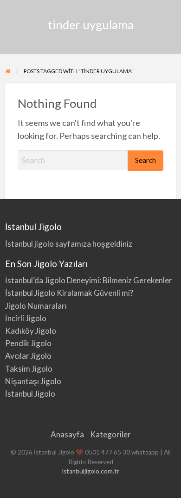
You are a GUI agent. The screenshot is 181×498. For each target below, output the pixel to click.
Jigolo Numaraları (36, 306)
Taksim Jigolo (28, 369)
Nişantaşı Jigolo (33, 381)
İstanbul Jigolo (30, 393)
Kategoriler (110, 434)
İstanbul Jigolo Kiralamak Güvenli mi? (69, 293)
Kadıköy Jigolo (30, 331)
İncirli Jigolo (25, 318)
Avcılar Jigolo (28, 356)
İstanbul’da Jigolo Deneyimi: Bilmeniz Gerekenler (88, 280)
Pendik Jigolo (28, 343)
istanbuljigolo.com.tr (90, 471)
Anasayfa (67, 434)
